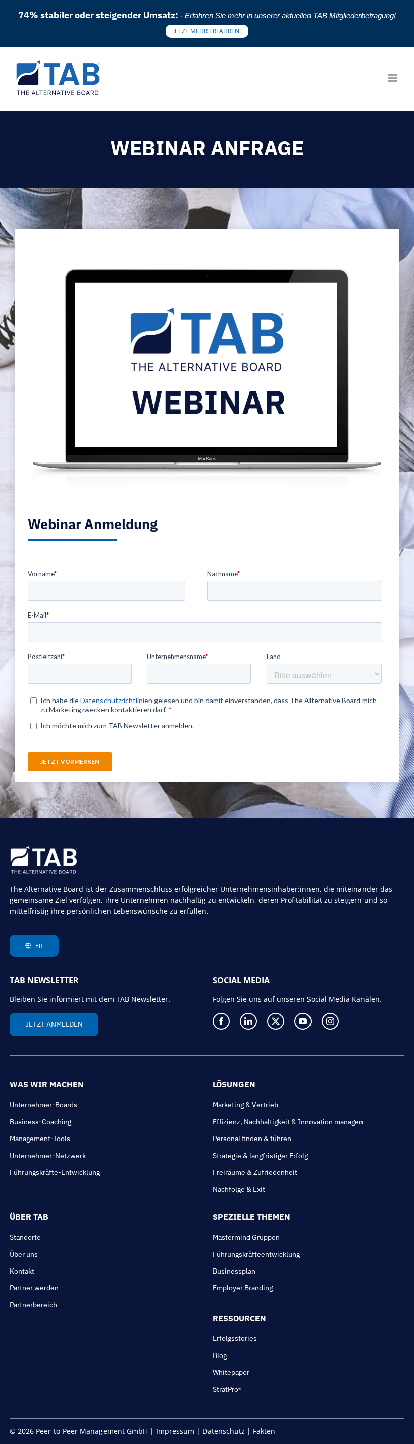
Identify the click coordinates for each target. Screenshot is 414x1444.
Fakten (264, 1431)
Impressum (175, 1431)
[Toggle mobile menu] (393, 78)
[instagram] (330, 1021)
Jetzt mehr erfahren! (207, 31)
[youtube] (303, 1021)
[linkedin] (248, 1021)
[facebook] (221, 1021)
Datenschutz (223, 1431)
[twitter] (275, 1021)
